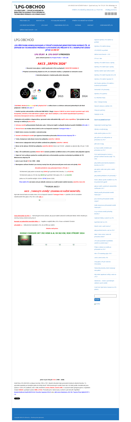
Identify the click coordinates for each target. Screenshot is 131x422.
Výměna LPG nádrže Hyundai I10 (103, 79)
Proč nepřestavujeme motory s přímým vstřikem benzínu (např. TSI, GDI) (104, 156)
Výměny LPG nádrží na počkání (82, 20)
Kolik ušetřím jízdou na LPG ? (102, 133)
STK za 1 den (98, 58)
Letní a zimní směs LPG (101, 257)
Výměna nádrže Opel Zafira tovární (104, 71)
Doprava (78, 25)
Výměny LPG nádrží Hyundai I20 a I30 (105, 75)
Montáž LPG (40, 20)
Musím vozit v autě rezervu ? (102, 226)
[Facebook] (115, 13)
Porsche (38, 392)
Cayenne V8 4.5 (46, 392)
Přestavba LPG (25, 20)
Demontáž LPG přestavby (101, 89)
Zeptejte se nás (98, 114)
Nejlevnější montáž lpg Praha (102, 125)
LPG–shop (44, 25)
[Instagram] (106, 13)
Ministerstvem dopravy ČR (65, 135)
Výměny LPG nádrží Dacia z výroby (104, 62)
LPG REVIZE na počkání (27, 25)
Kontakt (90, 25)
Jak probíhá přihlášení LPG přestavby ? (105, 175)
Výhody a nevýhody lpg (101, 129)
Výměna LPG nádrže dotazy (102, 46)
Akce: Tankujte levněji (100, 102)
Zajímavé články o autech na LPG (104, 218)
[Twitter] (112, 13)
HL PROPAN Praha (99, 98)
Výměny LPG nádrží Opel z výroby (104, 67)
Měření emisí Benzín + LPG (28, 30)
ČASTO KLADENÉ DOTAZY (102, 120)
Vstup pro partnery (99, 110)
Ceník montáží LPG (106, 25)
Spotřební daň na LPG (100, 222)
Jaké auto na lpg (99, 144)
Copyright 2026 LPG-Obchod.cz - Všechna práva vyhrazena (29, 417)
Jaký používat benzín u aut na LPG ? (104, 230)
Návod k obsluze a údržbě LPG (103, 106)
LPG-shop (53, 54)
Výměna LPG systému (100, 93)
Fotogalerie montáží (58, 20)
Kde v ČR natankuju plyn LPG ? (103, 253)
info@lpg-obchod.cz (111, 10)
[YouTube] (109, 13)
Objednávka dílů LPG (61, 25)
